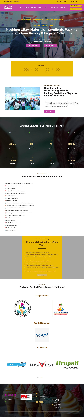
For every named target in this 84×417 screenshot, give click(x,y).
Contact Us (62, 7)
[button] (36, 377)
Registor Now (42, 275)
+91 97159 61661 (41, 396)
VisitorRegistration (76, 5)
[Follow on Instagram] (74, 1)
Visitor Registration (50, 45)
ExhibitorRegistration (75, 9)
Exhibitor (33, 7)
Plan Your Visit (54, 7)
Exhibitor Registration (32, 45)
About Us (27, 7)
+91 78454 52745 (41, 398)
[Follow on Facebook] (72, 1)
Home (21, 7)
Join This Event (49, 111)
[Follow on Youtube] (76, 1)
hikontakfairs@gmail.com (43, 394)
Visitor (39, 7)
